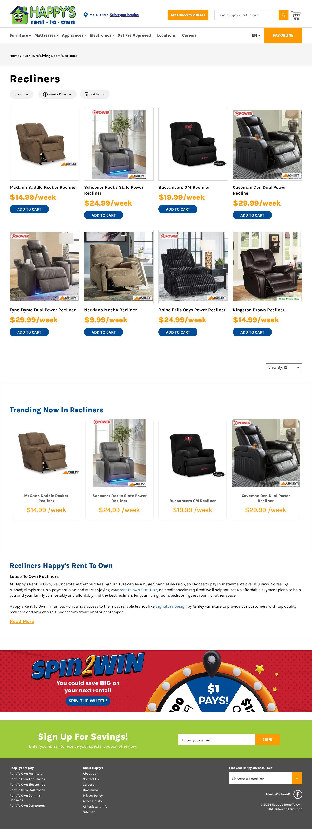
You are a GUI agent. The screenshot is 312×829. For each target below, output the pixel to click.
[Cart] (296, 15)
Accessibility (92, 801)
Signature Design (171, 606)
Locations (166, 35)
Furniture (19, 35)
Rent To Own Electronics (27, 784)
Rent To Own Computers (27, 805)
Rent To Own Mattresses (27, 790)
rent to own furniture (138, 589)
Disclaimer (91, 790)
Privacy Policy (93, 795)
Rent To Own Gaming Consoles (25, 798)
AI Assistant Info (95, 806)
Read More (22, 621)
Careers (189, 35)
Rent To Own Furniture (26, 773)
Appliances (72, 35)
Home (14, 56)
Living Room (50, 56)
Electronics (100, 35)
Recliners (69, 56)
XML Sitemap (277, 809)
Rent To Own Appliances (27, 779)
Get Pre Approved (134, 35)
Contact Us (91, 779)
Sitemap (89, 812)
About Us (89, 773)
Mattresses (45, 35)
